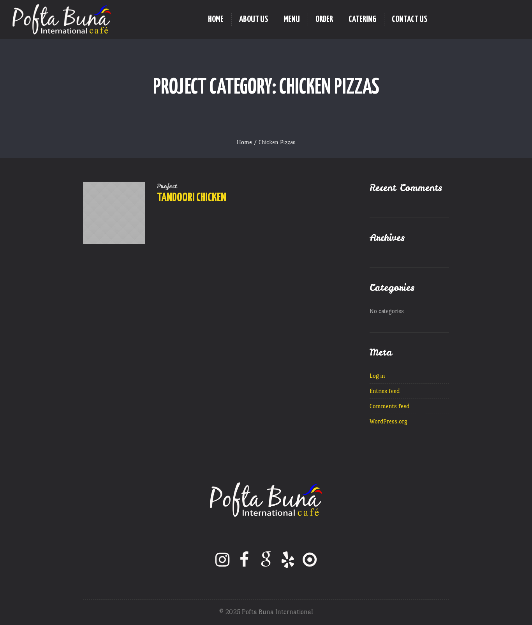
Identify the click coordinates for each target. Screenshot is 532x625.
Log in (377, 375)
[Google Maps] (266, 559)
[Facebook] (244, 559)
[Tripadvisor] (309, 559)
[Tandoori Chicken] (114, 213)
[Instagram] (222, 559)
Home (244, 142)
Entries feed (385, 391)
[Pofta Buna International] (266, 500)
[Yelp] (288, 559)
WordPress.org (388, 421)
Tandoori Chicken (191, 198)
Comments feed (389, 406)
